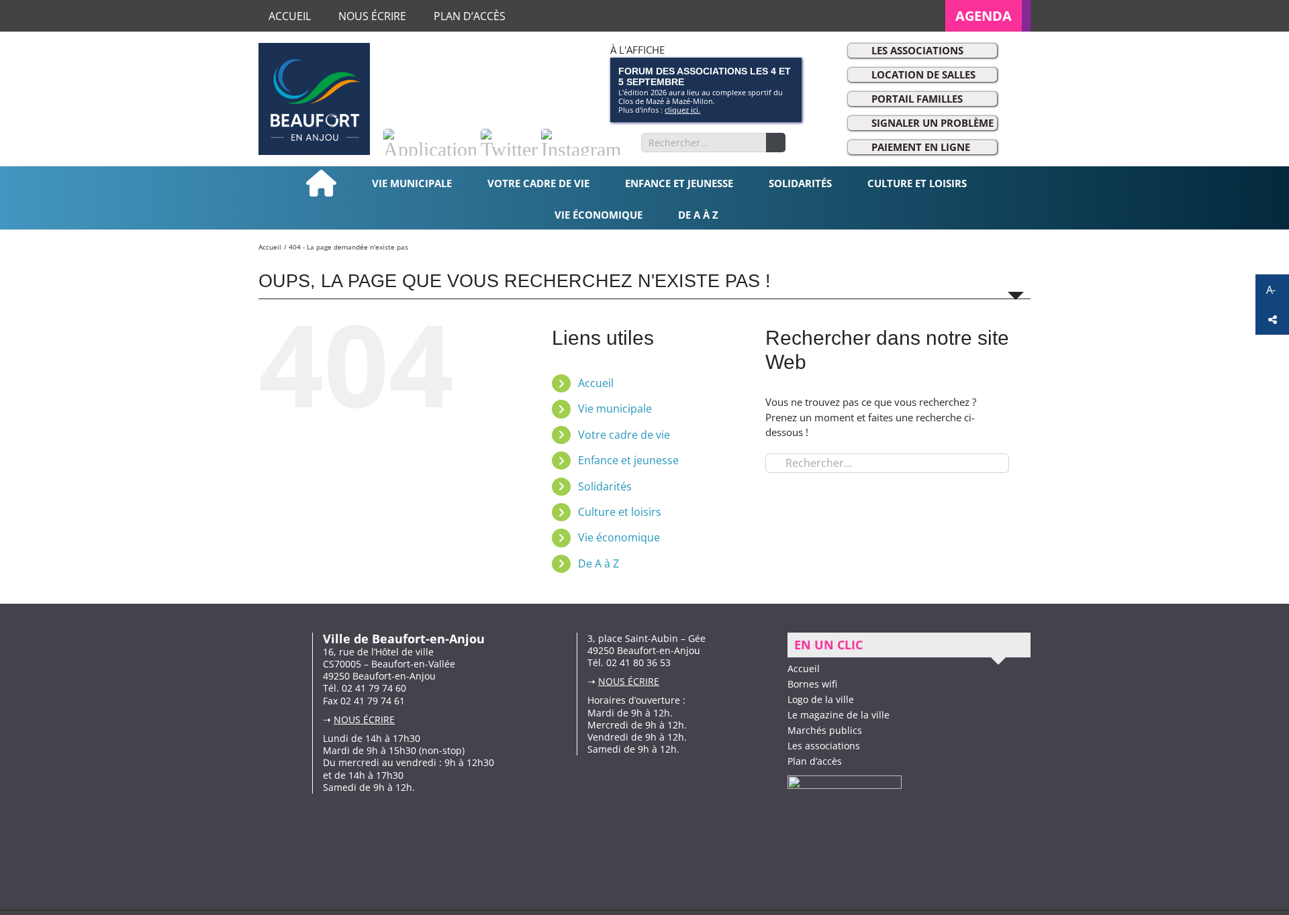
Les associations (917, 50)
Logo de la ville (820, 699)
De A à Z (598, 563)
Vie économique (619, 537)
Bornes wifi (812, 684)
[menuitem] (988, 16)
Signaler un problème (932, 122)
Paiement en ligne (920, 147)
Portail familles (917, 98)
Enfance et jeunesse (628, 460)
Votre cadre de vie (624, 434)
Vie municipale (615, 408)
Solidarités (605, 486)
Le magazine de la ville (838, 714)
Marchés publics (824, 730)
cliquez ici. (682, 109)
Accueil (596, 383)
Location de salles (923, 74)
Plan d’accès (814, 761)
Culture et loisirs (619, 511)
